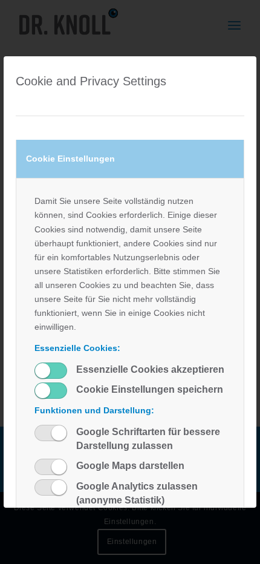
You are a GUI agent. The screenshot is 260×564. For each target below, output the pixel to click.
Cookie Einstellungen (70, 158)
